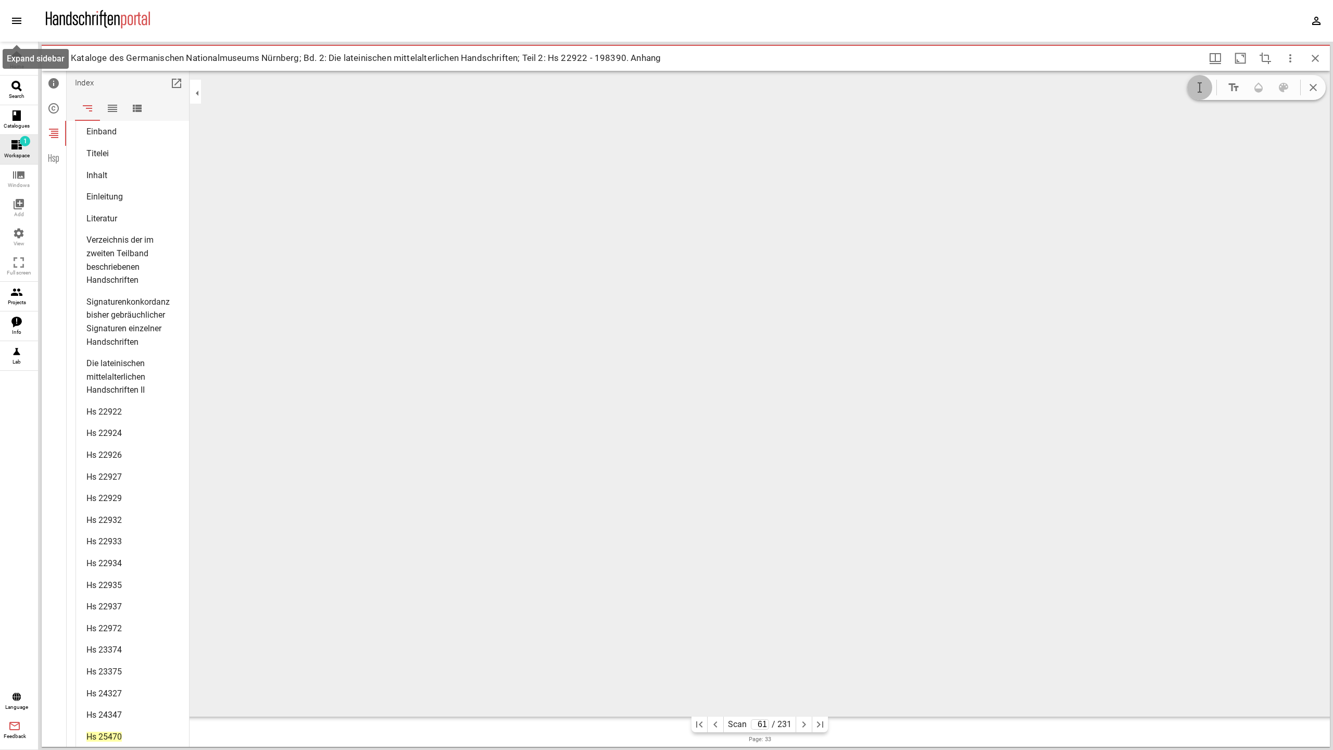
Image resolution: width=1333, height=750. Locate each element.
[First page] (699, 724)
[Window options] (1290, 58)
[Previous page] (715, 724)
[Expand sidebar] (16, 21)
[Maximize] (1240, 58)
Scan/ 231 (759, 724)
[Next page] (804, 724)
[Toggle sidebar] (56, 58)
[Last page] (820, 724)
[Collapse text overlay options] (1313, 87)
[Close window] (1315, 58)
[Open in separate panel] (176, 83)
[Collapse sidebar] (197, 93)
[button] (19, 179)
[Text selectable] (1199, 87)
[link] (19, 61)
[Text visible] (1233, 87)
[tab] (54, 83)
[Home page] (98, 26)
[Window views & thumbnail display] (1215, 58)
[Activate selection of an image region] (1265, 58)
